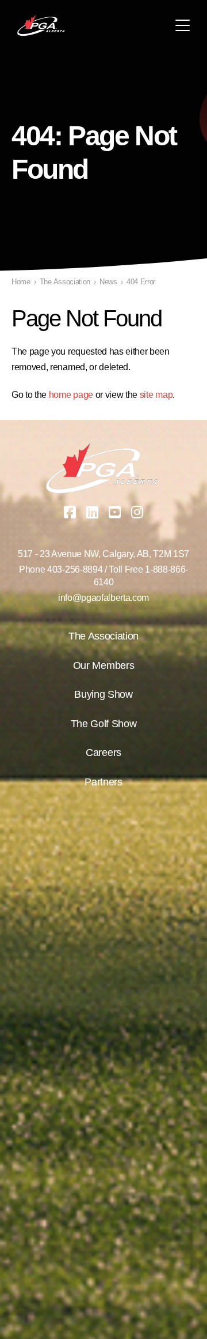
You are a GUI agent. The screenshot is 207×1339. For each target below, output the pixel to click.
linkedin (92, 512)
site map (156, 395)
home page (71, 395)
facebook (70, 512)
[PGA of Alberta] (41, 25)
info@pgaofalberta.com (103, 598)
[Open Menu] (182, 25)
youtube (115, 512)
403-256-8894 (74, 569)
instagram (137, 512)
